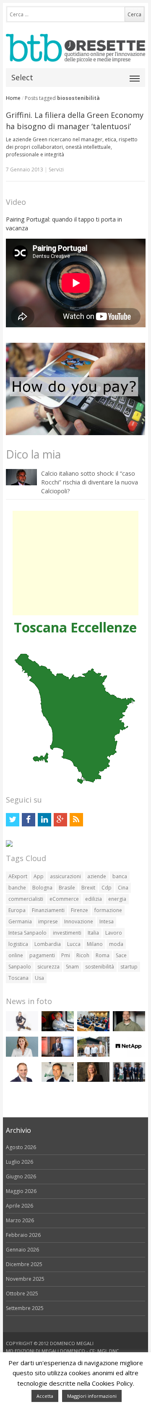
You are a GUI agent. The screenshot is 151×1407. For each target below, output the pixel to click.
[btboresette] (76, 55)
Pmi (65, 955)
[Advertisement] (75, 563)
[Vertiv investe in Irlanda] (129, 1079)
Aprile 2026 (19, 1205)
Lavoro (113, 932)
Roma (102, 955)
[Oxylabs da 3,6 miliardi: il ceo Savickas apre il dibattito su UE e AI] (129, 1029)
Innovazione (78, 921)
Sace (121, 955)
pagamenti (42, 955)
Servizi (56, 169)
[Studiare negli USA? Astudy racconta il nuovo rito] (93, 1029)
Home (13, 98)
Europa (17, 910)
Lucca (74, 944)
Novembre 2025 (25, 1278)
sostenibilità (99, 966)
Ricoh (82, 955)
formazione (108, 910)
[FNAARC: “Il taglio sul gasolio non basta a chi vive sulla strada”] (58, 1079)
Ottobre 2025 (22, 1293)
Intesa (106, 921)
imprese (48, 921)
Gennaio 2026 (22, 1249)
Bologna (42, 887)
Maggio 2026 (21, 1191)
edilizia (93, 898)
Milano (95, 944)
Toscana (18, 977)
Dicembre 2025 (24, 1264)
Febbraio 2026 (23, 1235)
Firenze (79, 910)
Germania (20, 921)
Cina (123, 887)
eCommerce (64, 898)
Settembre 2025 (25, 1308)
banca (119, 876)
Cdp (107, 887)
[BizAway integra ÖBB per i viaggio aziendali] (58, 1029)
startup (129, 966)
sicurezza (48, 966)
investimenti (67, 932)
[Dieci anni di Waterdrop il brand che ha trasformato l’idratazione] (93, 1054)
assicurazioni (65, 876)
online (15, 955)
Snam (72, 966)
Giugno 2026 (21, 1176)
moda (116, 944)
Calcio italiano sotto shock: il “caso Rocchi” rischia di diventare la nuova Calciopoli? (89, 482)
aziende (96, 876)
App (39, 876)
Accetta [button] (44, 1396)
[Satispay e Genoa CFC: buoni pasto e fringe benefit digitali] (22, 1054)
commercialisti (25, 898)
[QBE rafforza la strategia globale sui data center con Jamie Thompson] (22, 1079)
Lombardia (47, 944)
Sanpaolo (19, 966)
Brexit (88, 887)
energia (117, 898)
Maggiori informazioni (92, 1396)
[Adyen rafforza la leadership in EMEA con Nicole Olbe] (93, 1079)
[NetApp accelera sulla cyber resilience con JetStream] (129, 1054)
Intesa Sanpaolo (27, 932)
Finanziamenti (48, 910)
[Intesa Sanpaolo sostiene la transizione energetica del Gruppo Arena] (58, 1054)
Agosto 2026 (21, 1147)
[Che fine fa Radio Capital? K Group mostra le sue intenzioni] (22, 1029)
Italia (93, 932)
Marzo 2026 (20, 1220)
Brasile (67, 887)
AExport (17, 876)
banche (17, 887)
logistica (18, 944)
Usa (39, 977)
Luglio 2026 (19, 1161)
